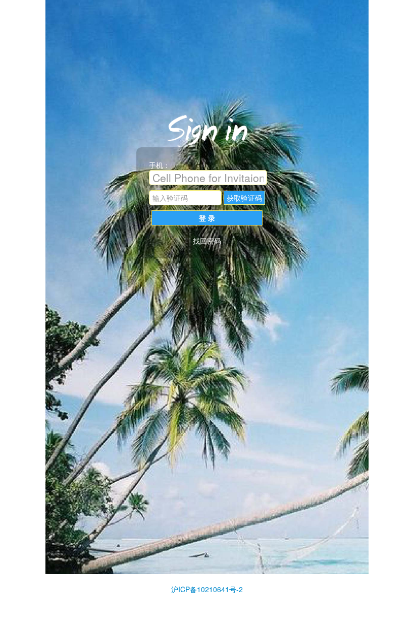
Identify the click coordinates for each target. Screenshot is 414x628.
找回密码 (207, 241)
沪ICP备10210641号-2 (207, 589)
